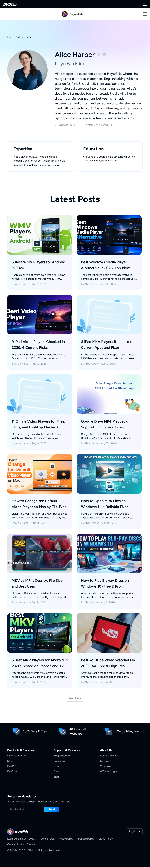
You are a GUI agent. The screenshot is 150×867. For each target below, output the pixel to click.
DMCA (32, 838)
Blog (56, 776)
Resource (59, 761)
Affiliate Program (109, 771)
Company (105, 766)
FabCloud (12, 771)
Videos (58, 766)
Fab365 (11, 766)
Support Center (63, 755)
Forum (57, 771)
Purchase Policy (85, 838)
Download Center (17, 755)
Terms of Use (47, 838)
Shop (10, 761)
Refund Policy (105, 838)
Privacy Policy (65, 838)
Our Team (105, 761)
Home (10, 37)
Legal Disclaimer (16, 838)
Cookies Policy (15, 844)
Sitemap (31, 844)
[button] (51, 809)
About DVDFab (108, 755)
